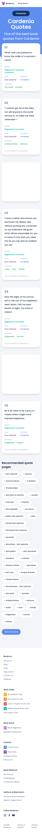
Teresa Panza (12, 579)
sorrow (20, 336)
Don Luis (9, 572)
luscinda (10, 537)
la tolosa (29, 509)
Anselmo (10, 558)
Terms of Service (21, 826)
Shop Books (23, 3)
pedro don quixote (14, 516)
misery (20, 442)
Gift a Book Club (11, 712)
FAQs (6, 668)
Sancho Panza (12, 481)
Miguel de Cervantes (14, 129)
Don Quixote (10, 79)
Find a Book (8, 774)
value (7, 269)
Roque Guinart (28, 572)
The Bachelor (12, 488)
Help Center (9, 672)
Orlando (25, 502)
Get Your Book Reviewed (14, 796)
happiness (9, 336)
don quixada (12, 509)
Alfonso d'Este (12, 565)
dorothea (31, 565)
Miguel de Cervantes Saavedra (14, 71)
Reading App (9, 778)
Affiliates (7, 679)
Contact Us (8, 675)
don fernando (29, 551)
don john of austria (15, 495)
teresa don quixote (15, 523)
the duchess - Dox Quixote (18, 586)
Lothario (26, 558)
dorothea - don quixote (17, 544)
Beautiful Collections (12, 732)
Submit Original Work (12, 800)
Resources (8, 760)
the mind (9, 87)
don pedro (11, 551)
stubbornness (11, 144)
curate (34, 495)
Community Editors (12, 782)
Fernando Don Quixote (16, 530)
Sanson (28, 474)
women (18, 87)
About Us (7, 661)
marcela (10, 502)
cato (33, 516)
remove (24, 144)
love (14, 269)
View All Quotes (11, 632)
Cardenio (24, 79)
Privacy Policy (35, 826)
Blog (5, 664)
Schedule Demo (10, 756)
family (22, 269)
